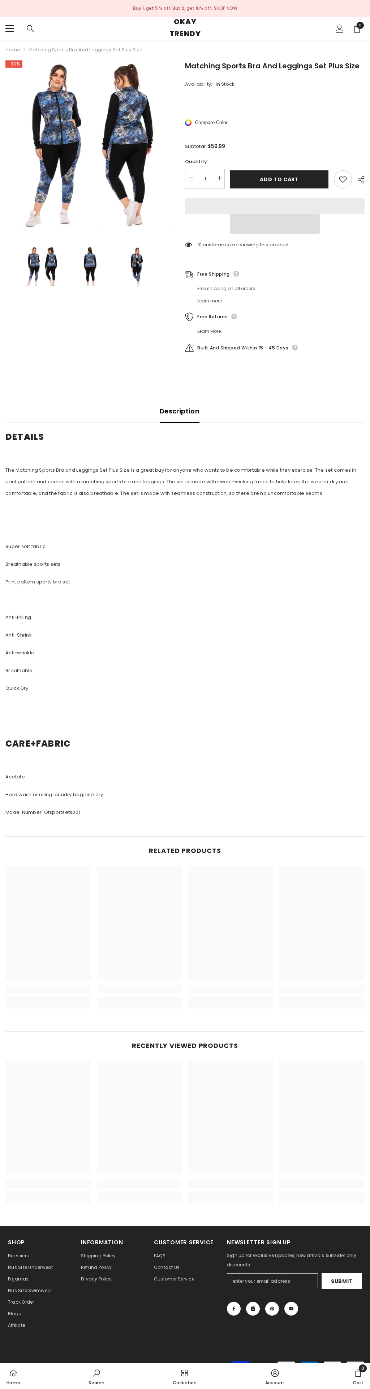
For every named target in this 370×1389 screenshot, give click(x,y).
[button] (275, 224)
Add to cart (279, 179)
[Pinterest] (272, 1309)
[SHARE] (358, 179)
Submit (342, 1281)
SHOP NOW (225, 8)
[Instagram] (253, 1309)
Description (179, 411)
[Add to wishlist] (343, 179)
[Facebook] (234, 1309)
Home (12, 49)
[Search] (30, 28)
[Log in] (340, 29)
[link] (48, 989)
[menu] (9, 28)
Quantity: (196, 161)
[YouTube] (291, 1309)
